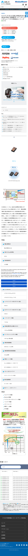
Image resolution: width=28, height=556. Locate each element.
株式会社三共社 (6, 69)
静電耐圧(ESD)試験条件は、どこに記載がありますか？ (12, 129)
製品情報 (3, 526)
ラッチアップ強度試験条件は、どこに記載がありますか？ (13, 125)
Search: (3, 466)
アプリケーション (5, 529)
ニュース (3, 522)
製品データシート (10, 28)
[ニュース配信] (26, 16)
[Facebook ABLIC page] (17, 545)
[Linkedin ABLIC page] (22, 545)
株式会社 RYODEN (6, 78)
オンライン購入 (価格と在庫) (9, 50)
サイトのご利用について (4, 543)
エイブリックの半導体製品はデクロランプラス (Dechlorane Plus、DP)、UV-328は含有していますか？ (13, 117)
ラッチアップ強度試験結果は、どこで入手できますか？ (13, 127)
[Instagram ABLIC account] (19, 545)
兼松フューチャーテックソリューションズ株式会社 (13, 67)
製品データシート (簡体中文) (10, 32)
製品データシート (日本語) (9, 33)
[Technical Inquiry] (26, 13)
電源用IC (3, 13)
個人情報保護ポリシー (4, 545)
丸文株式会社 (5, 74)
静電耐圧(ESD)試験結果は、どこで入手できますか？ (12, 131)
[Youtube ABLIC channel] (27, 545)
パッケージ (3, 107)
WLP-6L (6, 110)
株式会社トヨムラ (6, 71)
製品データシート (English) (9, 30)
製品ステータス (6, 503)
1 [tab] (14, 136)
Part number (4, 471)
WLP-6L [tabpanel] (14, 161)
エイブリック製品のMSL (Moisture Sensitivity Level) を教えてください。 (14, 120)
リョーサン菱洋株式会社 (7, 76)
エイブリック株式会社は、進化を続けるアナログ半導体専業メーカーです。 (14, 9)
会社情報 (3, 535)
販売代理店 (5, 64)
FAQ (2, 113)
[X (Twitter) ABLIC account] (24, 545)
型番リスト (6, 46)
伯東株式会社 (5, 72)
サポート (3, 532)
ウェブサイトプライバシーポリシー (6, 546)
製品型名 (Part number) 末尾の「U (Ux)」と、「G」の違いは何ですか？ (14, 123)
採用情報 (3, 538)
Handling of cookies (16, 273)
